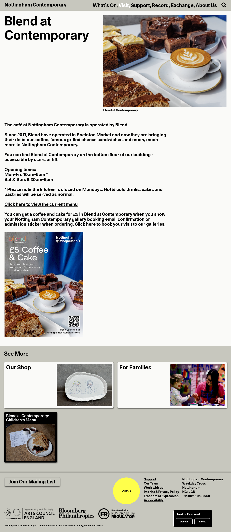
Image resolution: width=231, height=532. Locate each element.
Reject (202, 521)
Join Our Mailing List (32, 482)
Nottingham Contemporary (36, 5)
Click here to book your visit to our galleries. (120, 224)
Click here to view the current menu (41, 204)
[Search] (221, 5)
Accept (184, 521)
